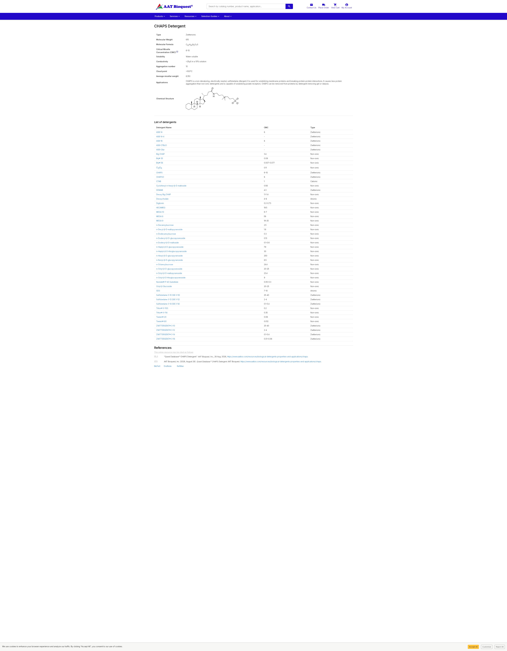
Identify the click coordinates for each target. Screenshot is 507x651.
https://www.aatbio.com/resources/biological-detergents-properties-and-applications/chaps (267, 356)
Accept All (473, 647)
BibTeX (157, 366)
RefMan (180, 366)
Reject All (500, 647)
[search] (289, 6)
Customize (486, 647)
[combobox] (245, 6)
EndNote (168, 366)
